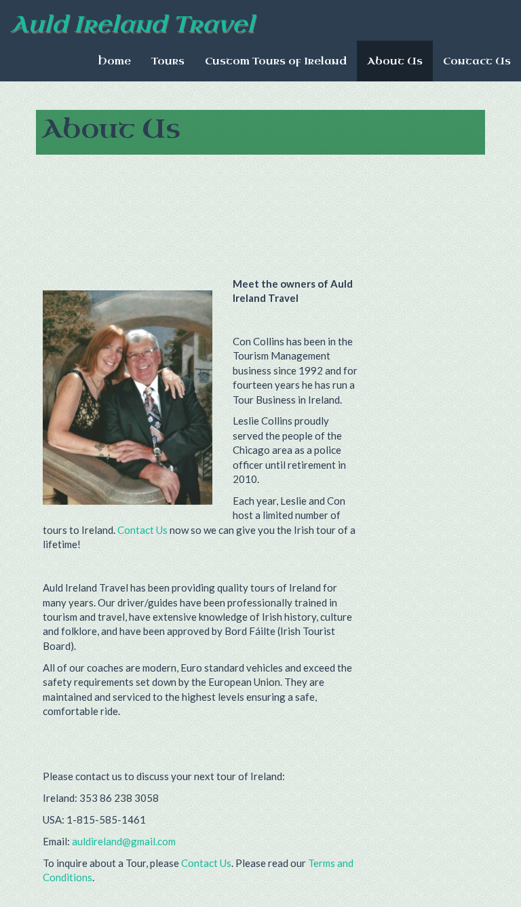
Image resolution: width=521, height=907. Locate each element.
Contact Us (477, 61)
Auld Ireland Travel (132, 24)
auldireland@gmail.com (124, 841)
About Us (395, 61)
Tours (168, 61)
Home (114, 61)
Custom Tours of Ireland (276, 61)
